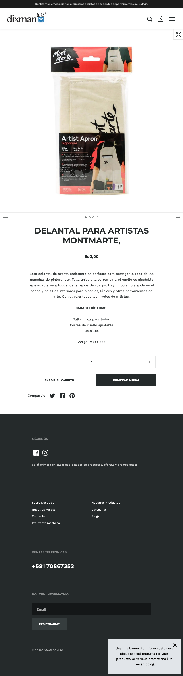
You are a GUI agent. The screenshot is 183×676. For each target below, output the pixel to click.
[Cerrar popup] (161, 279)
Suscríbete (150, 366)
